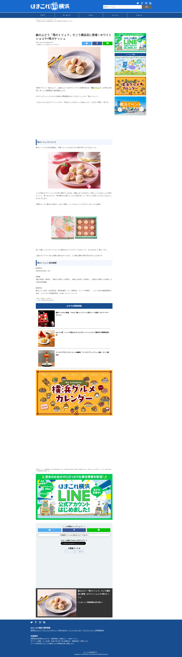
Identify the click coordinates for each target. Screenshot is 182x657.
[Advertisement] (91, 27)
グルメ (91, 15)
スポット (139, 15)
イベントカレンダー (75, 630)
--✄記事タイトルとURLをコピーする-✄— (48, 44)
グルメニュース (70, 551)
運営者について (36, 630)
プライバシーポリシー (49, 630)
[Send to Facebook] (97, 43)
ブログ (42, 15)
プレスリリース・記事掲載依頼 (93, 630)
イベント (115, 15)
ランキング (67, 15)
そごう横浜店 (79, 551)
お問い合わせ (62, 630)
